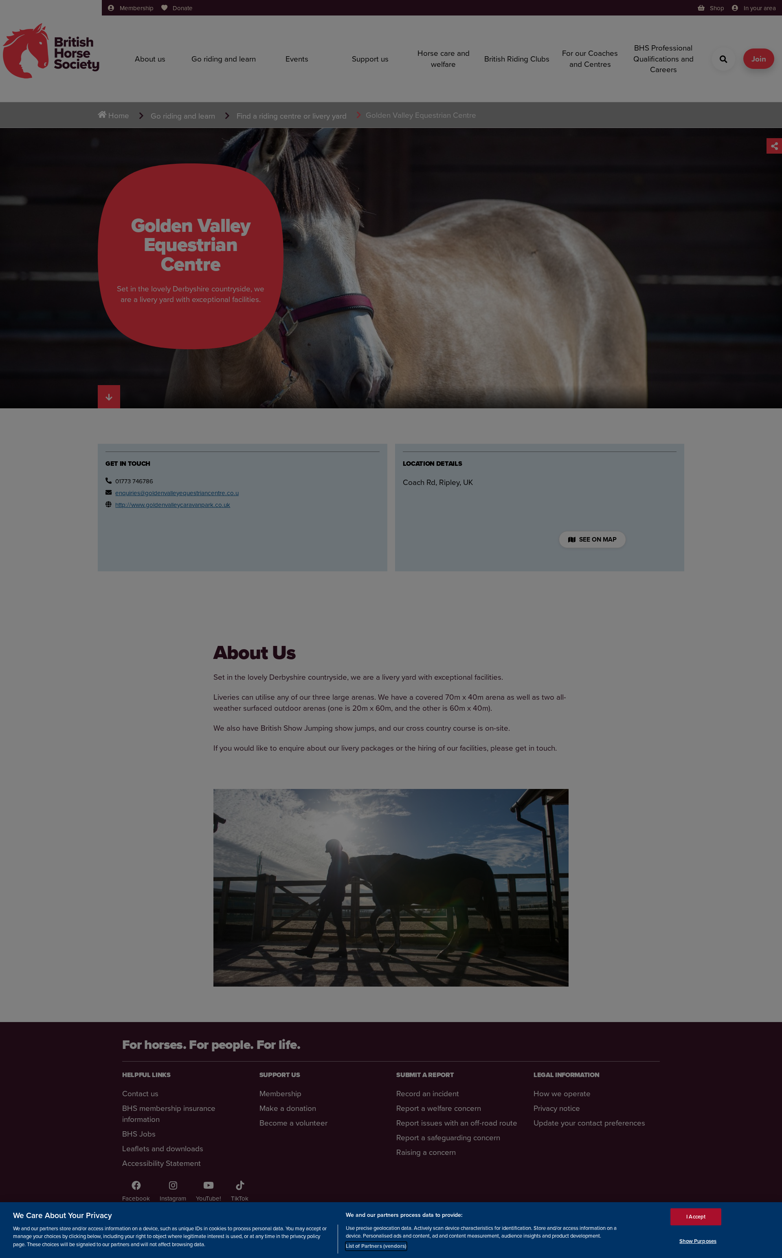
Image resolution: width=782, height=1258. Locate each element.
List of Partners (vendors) (376, 1245)
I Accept (695, 1217)
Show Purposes (697, 1241)
